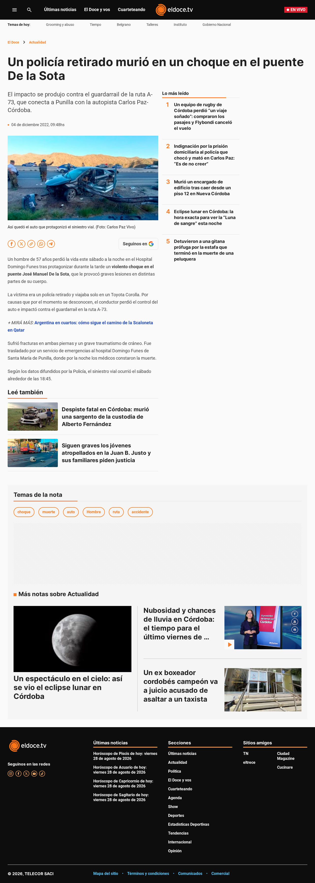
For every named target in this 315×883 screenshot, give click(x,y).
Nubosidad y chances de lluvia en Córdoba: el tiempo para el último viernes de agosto (180, 628)
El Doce (13, 42)
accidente (140, 512)
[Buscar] (29, 10)
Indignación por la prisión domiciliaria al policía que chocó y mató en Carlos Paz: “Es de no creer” (204, 155)
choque (24, 512)
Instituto (180, 25)
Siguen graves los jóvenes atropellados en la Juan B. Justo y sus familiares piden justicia (107, 452)
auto (71, 512)
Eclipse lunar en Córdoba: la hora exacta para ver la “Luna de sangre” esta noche (205, 217)
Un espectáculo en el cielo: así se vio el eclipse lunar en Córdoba (68, 687)
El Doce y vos (97, 9)
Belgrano (124, 25)
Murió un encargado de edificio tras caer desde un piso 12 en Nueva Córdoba (202, 187)
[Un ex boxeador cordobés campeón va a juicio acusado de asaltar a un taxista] (263, 689)
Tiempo (95, 25)
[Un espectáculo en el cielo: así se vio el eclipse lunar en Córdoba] (72, 639)
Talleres (152, 25)
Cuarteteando (131, 9)
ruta (116, 512)
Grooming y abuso (60, 25)
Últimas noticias (60, 9)
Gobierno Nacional (217, 25)
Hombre (94, 512)
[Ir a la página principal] (174, 10)
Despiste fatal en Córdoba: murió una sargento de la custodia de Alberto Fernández (106, 416)
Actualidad (37, 42)
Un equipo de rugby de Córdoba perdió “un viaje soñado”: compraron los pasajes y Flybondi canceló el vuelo (203, 116)
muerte (48, 512)
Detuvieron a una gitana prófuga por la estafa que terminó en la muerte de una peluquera (204, 250)
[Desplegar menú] (10, 10)
